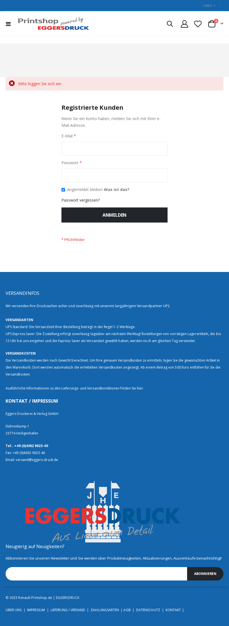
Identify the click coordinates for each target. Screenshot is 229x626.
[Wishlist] (198, 24)
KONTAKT (173, 610)
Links (207, 5)
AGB (126, 610)
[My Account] (184, 24)
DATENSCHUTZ (148, 610)
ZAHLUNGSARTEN (104, 610)
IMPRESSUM (36, 610)
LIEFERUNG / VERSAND (68, 610)
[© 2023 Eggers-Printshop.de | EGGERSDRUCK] (52, 24)
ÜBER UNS (14, 610)
